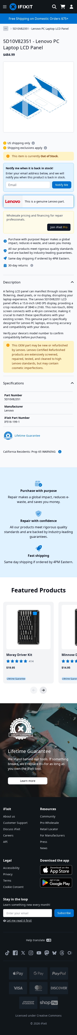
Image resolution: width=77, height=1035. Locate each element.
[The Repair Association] (70, 952)
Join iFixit (58, 227)
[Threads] (62, 952)
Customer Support (15, 823)
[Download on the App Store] (56, 870)
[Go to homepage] (22, 6)
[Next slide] (43, 690)
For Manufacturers (52, 835)
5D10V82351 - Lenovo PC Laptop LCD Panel (41, 28)
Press (43, 842)
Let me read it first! (19, 920)
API (5, 842)
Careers (8, 835)
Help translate (35, 940)
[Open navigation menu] (5, 7)
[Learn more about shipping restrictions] (33, 143)
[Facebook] (15, 952)
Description (12, 282)
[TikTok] (7, 952)
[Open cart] (63, 7)
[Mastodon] (46, 952)
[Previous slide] (33, 690)
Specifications (13, 383)
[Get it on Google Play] (56, 882)
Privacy (7, 874)
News (43, 848)
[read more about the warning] (59, 452)
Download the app (54, 860)
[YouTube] (39, 952)
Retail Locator (49, 829)
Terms (7, 880)
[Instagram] (31, 952)
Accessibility (11, 868)
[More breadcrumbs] (5, 28)
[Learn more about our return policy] (32, 265)
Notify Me (61, 185)
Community (47, 816)
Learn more (27, 781)
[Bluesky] (54, 953)
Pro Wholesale (49, 823)
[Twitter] (23, 952)
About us (9, 816)
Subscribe (64, 913)
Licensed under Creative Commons (38, 1015)
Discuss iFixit (11, 829)
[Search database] (54, 7)
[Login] (71, 7)
